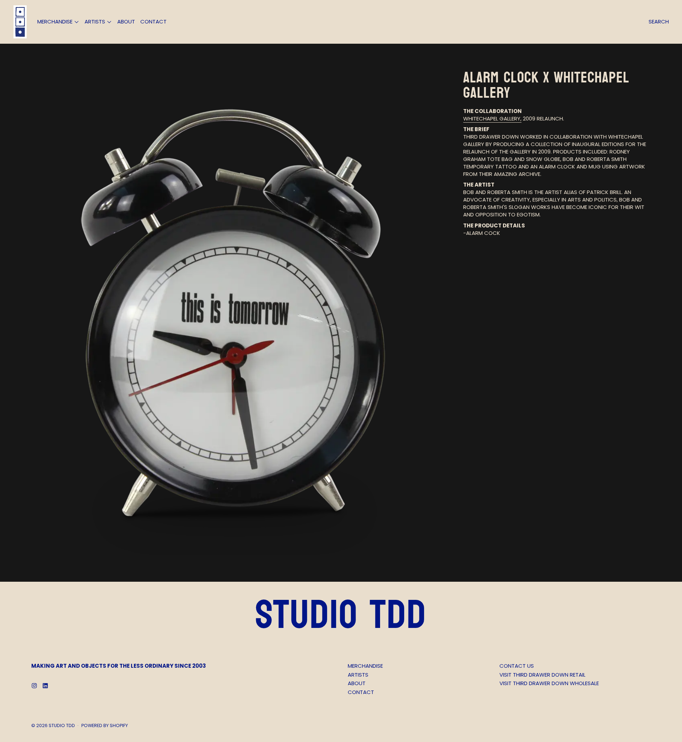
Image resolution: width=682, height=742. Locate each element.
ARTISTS (358, 674)
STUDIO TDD (62, 725)
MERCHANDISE (365, 666)
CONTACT (153, 21)
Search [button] (659, 21)
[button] (233, 312)
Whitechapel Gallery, (492, 118)
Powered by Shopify (104, 725)
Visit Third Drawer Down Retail (542, 674)
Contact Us (516, 666)
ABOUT (126, 21)
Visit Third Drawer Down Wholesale (549, 683)
